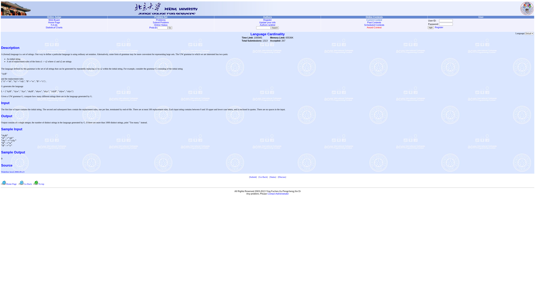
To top (41, 184)
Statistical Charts (54, 27)
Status (272, 177)
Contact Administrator (278, 194)
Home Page (54, 22)
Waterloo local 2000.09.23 (12, 172)
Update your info (267, 22)
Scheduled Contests (374, 25)
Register (267, 20)
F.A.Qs (54, 25)
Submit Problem (161, 22)
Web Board (54, 20)
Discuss (282, 177)
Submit (253, 177)
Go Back (263, 177)
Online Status (160, 25)
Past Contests (374, 22)
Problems (161, 20)
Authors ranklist (267, 25)
